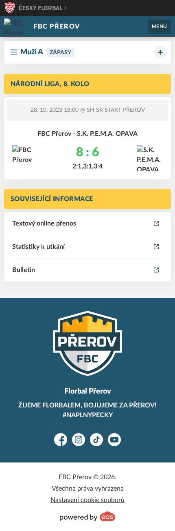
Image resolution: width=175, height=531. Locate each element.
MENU (159, 26)
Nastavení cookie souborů (87, 500)
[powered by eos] (87, 516)
